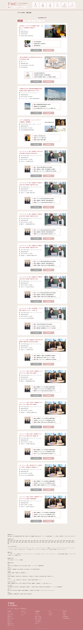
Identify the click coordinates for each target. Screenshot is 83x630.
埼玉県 (37, 540)
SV (40, 553)
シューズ (18, 549)
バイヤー (54, 553)
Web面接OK (22, 593)
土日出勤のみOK (37, 576)
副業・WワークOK (48, 583)
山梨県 (61, 540)
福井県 (58, 540)
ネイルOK (41, 590)
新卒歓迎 (36, 586)
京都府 (14, 542)
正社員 (9, 559)
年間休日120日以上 (25, 576)
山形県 (23, 540)
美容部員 (18, 553)
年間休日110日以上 (19, 576)
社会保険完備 (10, 586)
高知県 (52, 542)
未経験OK (9, 583)
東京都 (43, 540)
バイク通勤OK (32, 586)
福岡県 (55, 542)
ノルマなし (14, 579)
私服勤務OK (19, 590)
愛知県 (73, 540)
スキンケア (59, 547)
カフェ (21, 553)
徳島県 (43, 542)
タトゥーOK (52, 590)
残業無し (13, 572)
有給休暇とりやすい (50, 576)
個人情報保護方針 (65, 616)
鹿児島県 (72, 542)
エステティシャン (30, 553)
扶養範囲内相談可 (41, 565)
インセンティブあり (35, 565)
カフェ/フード (63, 549)
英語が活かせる (24, 579)
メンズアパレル (16, 547)
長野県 (64, 540)
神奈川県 (46, 540)
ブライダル (59, 549)
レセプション (35, 553)
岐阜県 (67, 540)
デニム (53, 547)
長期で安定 (37, 569)
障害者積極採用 (59, 586)
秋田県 (20, 540)
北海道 (9, 540)
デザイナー (43, 553)
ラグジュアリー (28, 547)
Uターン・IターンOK (53, 586)
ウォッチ (10, 549)
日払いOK (20, 565)
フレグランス (64, 547)
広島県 (37, 542)
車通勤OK (28, 586)
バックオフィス (70, 553)
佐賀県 (58, 542)
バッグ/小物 (14, 549)
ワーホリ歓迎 (43, 583)
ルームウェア (47, 549)
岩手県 (14, 540)
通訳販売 (16, 555)
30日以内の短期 (26, 569)
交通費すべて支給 (10, 565)
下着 (50, 549)
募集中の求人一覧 (10, 623)
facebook (50, 614)
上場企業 (29, 579)
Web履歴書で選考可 (16, 593)
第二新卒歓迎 (41, 586)
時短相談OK (9, 572)
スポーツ (36, 549)
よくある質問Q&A (38, 621)
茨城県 (29, 540)
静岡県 (70, 540)
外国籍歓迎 (33, 583)
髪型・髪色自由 (37, 590)
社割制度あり (32, 590)
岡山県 (35, 542)
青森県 (12, 540)
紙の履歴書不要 (10, 593)
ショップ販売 (10, 553)
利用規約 (64, 613)
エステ (68, 547)
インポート (33, 547)
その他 (19, 555)
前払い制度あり (25, 565)
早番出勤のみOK (17, 572)
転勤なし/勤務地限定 (46, 586)
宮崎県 (69, 542)
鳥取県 (29, 542)
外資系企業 (33, 579)
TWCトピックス (37, 614)
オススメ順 (25, 20)
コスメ (56, 547)
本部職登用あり (14, 569)
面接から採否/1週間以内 (28, 593)
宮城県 (17, 540)
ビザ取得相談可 (38, 583)
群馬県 (35, 540)
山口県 (40, 542)
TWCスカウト (37, 613)
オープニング (10, 579)
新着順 (20, 20)
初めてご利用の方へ (38, 619)
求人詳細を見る (48, 50)
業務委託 (21, 559)
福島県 (26, 540)
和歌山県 (25, 542)
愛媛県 (49, 542)
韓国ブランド (50, 547)
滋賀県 (19, 542)
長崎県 (60, 542)
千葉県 (40, 540)
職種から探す (17, 608)
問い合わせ (37, 623)
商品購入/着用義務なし (25, 590)
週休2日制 (9, 576)
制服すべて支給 (10, 590)
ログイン (22, 614)
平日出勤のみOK (31, 576)
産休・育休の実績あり (15, 586)
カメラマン (12, 555)
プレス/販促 (58, 553)
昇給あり (29, 565)
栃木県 (32, 540)
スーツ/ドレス (37, 547)
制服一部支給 (15, 590)
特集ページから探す (11, 618)
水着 (43, 549)
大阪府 (11, 542)
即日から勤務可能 (20, 569)
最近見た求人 (10, 619)
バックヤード (14, 553)
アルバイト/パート (16, 559)
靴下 (52, 549)
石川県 (55, 540)
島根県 (32, 542)
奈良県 (17, 542)
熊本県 (63, 542)
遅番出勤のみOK (23, 572)
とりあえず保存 (36, 50)
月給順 (42, 20)
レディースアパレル (11, 547)
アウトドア (40, 549)
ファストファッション (43, 547)
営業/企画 (62, 553)
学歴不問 (24, 583)
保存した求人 (10, 621)
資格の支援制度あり (23, 586)
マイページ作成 (23, 613)
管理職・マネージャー (38, 579)
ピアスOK (45, 590)
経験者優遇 (13, 583)
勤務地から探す (10, 614)
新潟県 (50, 540)
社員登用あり (10, 569)
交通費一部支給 (16, 565)
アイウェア (23, 549)
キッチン (33, 549)
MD (50, 553)
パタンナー (47, 553)
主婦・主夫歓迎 (28, 583)
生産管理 (66, 553)
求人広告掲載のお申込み (66, 618)
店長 (38, 553)
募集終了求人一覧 (10, 624)
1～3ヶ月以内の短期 (32, 569)
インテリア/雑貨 (28, 549)
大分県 (66, 542)
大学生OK (20, 583)
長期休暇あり (13, 576)
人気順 (31, 20)
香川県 (46, 542)
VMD (52, 553)
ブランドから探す (10, 613)
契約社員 (11, 559)
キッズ (70, 547)
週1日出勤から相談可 (43, 576)
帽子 (20, 549)
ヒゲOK (48, 590)
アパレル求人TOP (10, 608)
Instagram (50, 613)
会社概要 (64, 614)
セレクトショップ (22, 547)
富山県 (52, 540)
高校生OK (16, 583)
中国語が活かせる (19, 579)
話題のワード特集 (38, 616)
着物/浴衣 (54, 549)
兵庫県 (22, 542)
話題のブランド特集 (38, 618)
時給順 (36, 20)
